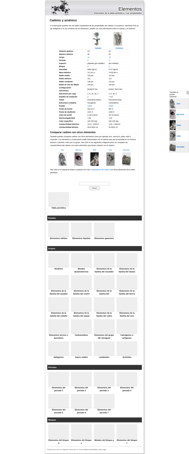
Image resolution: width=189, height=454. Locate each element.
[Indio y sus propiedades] (110, 165)
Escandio (126, 150)
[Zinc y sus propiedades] (62, 165)
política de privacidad (90, 449)
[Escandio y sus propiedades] (126, 165)
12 (88, 57)
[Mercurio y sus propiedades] (78, 165)
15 (110, 57)
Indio (110, 150)
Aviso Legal (102, 449)
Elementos (130, 9)
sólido (89, 106)
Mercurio (79, 150)
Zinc (62, 150)
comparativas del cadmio (100, 170)
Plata (94, 150)
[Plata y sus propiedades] (94, 165)
